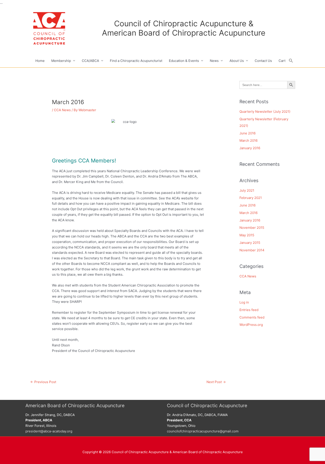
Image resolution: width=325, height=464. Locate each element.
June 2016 (247, 133)
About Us (236, 61)
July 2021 (246, 190)
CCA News (62, 110)
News (214, 61)
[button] (291, 60)
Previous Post (43, 382)
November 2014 (251, 250)
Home (40, 61)
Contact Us (263, 61)
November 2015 (251, 227)
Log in (244, 302)
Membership (61, 61)
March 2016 (248, 140)
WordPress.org (251, 325)
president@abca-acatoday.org (48, 431)
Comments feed (251, 317)
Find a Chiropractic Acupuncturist (136, 61)
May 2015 (246, 235)
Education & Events (184, 61)
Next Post (216, 382)
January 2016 (249, 148)
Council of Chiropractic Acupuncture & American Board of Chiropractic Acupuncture (183, 28)
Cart (282, 61)
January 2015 (249, 243)
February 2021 (250, 198)
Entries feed (248, 310)
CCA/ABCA (90, 61)
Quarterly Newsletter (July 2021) (264, 111)
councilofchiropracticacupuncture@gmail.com (203, 431)
